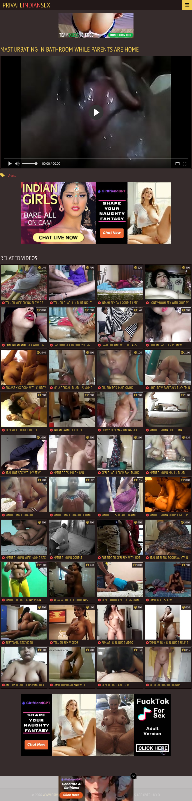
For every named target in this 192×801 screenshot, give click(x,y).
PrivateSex (26, 4)
